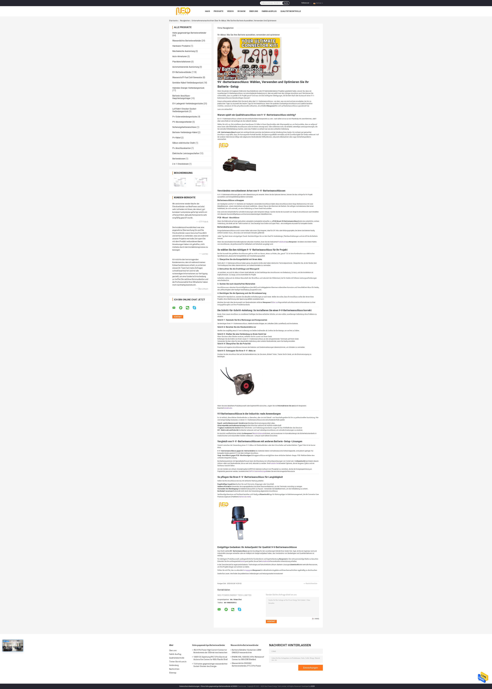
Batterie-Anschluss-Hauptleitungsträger (181, 97)
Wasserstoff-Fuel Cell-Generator (187, 77)
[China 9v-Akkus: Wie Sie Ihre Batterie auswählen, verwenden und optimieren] (249, 58)
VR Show (241, 11)
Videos (230, 11)
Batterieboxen (178, 158)
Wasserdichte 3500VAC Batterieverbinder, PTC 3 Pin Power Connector (246, 665)
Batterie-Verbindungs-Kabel (184, 132)
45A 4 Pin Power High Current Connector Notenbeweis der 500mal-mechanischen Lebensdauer (210, 651)
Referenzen (305, 3)
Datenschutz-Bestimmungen (189, 686)
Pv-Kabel (176, 137)
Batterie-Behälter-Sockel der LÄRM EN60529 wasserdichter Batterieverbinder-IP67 (246, 651)
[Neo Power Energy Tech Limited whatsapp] (182, 307)
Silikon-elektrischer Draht (183, 143)
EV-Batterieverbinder (181, 72)
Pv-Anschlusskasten (181, 148)
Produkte (218, 11)
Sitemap (172, 673)
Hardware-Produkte (181, 46)
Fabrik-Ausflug (269, 11)
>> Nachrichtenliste (310, 583)
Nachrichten (174, 669)
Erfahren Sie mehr (244, 497)
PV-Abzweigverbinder (182, 122)
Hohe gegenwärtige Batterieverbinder (189, 33)
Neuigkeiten (185, 21)
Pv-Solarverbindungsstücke (184, 116)
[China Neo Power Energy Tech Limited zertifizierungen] (179, 182)
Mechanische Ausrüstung (183, 51)
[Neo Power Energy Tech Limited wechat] (189, 307)
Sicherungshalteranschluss (184, 127)
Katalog (243, 561)
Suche (286, 3)
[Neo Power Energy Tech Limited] (183, 11)
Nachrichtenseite (259, 433)
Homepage (246, 570)
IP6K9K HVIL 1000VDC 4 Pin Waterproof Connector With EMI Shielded (248, 658)
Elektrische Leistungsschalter (185, 153)
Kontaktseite (227, 408)
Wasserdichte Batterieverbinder (186, 40)
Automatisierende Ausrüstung (185, 67)
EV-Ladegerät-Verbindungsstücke (187, 103)
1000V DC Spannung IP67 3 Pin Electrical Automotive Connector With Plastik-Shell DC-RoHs (210, 658)
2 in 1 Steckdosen (180, 164)
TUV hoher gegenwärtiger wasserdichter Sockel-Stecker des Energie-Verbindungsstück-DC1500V (210, 665)
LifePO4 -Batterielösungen (257, 471)
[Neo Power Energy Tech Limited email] (175, 307)
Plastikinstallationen (181, 61)
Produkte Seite (274, 463)
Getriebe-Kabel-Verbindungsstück (187, 82)
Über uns (253, 11)
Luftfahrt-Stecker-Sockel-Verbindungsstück (184, 110)
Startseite (173, 21)
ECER (313, 686)
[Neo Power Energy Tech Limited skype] (196, 307)
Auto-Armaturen (179, 56)
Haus (207, 11)
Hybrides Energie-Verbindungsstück (188, 88)
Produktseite (282, 242)
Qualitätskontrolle (290, 11)
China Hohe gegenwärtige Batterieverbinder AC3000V (219, 686)
